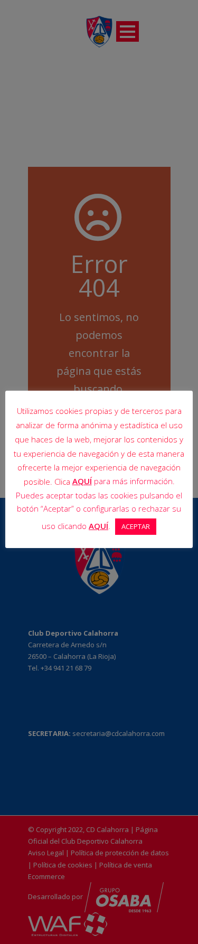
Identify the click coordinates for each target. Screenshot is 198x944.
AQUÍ (82, 481)
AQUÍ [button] (98, 526)
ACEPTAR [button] (135, 526)
